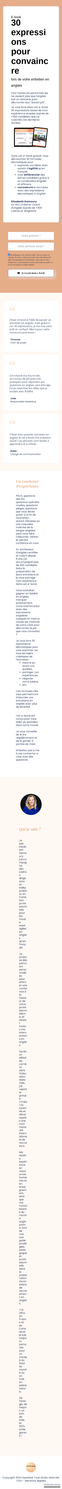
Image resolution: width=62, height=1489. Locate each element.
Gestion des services (52, 1485)
